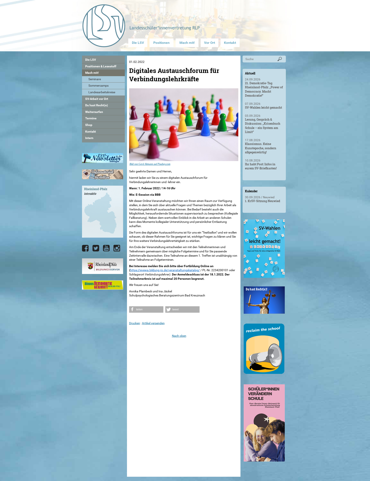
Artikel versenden (153, 323)
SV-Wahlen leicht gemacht (263, 107)
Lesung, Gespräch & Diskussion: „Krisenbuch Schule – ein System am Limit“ (262, 125)
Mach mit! (187, 43)
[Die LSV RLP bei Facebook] (85, 248)
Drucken (134, 323)
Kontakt (230, 43)
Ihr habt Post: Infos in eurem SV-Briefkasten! (261, 166)
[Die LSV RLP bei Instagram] (116, 248)
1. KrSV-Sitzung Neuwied (262, 201)
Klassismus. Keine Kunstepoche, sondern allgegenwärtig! (260, 148)
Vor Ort (209, 43)
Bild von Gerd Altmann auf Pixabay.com (150, 164)
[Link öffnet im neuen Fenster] (264, 276)
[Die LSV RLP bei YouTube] (106, 248)
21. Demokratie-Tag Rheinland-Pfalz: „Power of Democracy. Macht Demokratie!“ (264, 89)
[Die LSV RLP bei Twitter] (95, 248)
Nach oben (179, 335)
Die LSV (138, 43)
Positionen (161, 43)
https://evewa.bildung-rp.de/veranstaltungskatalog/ (165, 270)
